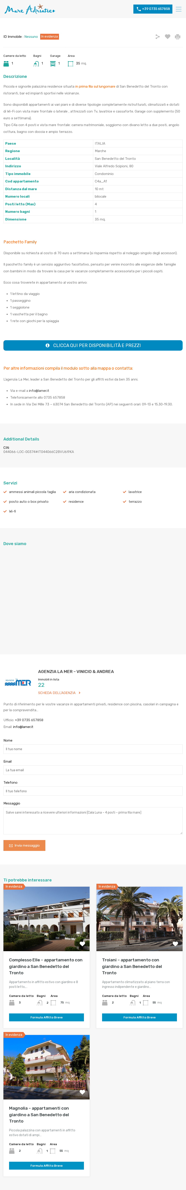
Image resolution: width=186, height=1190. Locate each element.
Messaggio (11, 803)
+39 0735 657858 (156, 9)
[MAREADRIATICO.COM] (30, 13)
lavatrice (135, 492)
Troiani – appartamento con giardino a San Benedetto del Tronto (132, 966)
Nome (7, 740)
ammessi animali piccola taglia (32, 492)
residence (76, 502)
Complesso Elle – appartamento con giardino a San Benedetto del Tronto (46, 966)
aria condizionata (82, 492)
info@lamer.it (39, 391)
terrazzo (135, 502)
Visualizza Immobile (46, 938)
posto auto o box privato (29, 502)
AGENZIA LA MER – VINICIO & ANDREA (76, 671)
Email (7, 761)
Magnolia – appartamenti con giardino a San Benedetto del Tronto (39, 1115)
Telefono (10, 783)
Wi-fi (12, 511)
